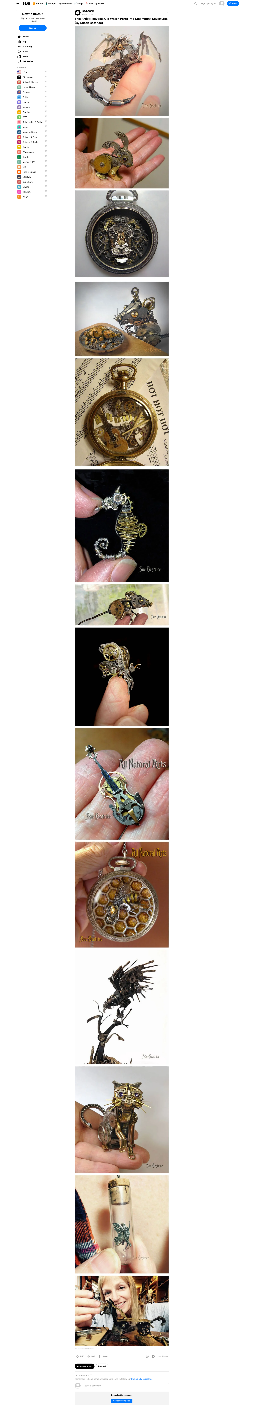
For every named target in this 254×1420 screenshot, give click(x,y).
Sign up (32, 28)
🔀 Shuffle (38, 3)
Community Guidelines (141, 1379)
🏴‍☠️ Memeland (65, 3)
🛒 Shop (78, 3)
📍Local (89, 3)
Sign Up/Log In (208, 3)
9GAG (26, 3)
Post (234, 3)
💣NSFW (99, 3)
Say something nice (121, 1401)
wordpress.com (87, 1348)
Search (195, 3)
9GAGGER (88, 11)
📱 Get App (50, 3)
